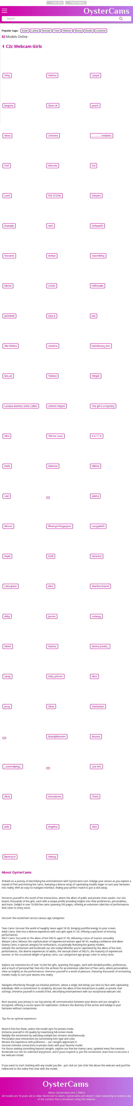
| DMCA (80, 1092)
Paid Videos (77, 2)
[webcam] (67, 488)
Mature (67, 30)
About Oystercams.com (61, 1092)
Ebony (78, 30)
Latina (34, 30)
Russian (46, 30)
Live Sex (56, 2)
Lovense (101, 30)
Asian (25, 30)
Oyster (106, 11)
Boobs (89, 30)
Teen (57, 30)
